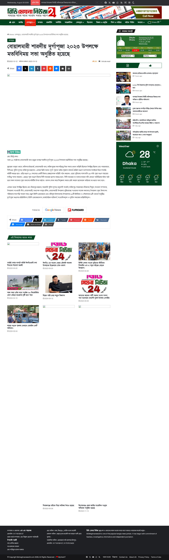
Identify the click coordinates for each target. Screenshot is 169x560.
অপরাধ (40, 22)
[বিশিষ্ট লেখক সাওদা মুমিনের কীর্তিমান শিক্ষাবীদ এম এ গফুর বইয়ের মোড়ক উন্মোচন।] (94, 251)
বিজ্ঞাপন (114, 557)
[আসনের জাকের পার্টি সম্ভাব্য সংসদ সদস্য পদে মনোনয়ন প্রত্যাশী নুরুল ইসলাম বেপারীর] (94, 284)
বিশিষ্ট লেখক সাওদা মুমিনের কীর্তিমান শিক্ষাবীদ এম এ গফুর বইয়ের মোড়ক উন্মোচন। (92, 265)
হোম (13, 22)
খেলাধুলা (79, 22)
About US (133, 557)
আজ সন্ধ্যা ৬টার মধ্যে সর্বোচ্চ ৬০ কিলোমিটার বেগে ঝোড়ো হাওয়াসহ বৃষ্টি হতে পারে (23, 293)
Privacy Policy (143, 557)
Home (11, 34)
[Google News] (53, 210)
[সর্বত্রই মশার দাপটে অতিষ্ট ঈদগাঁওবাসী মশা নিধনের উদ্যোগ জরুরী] (23, 251)
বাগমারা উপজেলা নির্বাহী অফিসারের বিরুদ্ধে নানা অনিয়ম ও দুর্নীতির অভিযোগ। (65, 2)
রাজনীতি (49, 22)
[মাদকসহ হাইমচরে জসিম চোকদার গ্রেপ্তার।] (123, 77)
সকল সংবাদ (107, 557)
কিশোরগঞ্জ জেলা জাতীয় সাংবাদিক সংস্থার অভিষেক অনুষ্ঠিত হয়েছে (93, 506)
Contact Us (123, 557)
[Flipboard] (75, 210)
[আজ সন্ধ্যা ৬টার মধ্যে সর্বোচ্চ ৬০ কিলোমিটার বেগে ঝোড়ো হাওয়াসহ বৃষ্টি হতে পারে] (23, 282)
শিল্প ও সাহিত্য (116, 22)
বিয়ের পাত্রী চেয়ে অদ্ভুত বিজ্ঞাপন (54, 295)
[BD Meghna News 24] (31, 12)
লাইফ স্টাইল (129, 22)
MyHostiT (62, 557)
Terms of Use (156, 557)
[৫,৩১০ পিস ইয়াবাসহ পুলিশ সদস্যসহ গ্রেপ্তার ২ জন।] (123, 89)
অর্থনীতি (58, 22)
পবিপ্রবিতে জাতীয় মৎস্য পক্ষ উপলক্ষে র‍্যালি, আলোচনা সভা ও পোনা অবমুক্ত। (146, 133)
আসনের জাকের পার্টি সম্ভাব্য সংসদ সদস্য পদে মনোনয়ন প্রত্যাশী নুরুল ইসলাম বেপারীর (94, 296)
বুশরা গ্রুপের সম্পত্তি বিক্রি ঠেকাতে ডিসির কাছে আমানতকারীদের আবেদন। (147, 109)
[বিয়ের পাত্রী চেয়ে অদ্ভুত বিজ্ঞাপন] (59, 284)
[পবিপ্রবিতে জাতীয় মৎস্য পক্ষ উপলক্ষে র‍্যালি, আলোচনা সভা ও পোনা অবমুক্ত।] (123, 136)
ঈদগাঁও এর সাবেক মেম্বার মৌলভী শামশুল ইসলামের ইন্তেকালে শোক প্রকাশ (57, 264)
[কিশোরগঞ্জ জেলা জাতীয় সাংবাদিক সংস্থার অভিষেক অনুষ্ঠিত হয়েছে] (94, 404)
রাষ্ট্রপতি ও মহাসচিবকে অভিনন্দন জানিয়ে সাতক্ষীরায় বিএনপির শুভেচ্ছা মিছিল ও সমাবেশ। (146, 121)
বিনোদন (90, 22)
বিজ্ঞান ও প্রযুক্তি (101, 22)
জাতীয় (21, 22)
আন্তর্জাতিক (68, 22)
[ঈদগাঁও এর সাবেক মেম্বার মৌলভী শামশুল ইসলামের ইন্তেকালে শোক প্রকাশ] (59, 251)
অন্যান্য (140, 22)
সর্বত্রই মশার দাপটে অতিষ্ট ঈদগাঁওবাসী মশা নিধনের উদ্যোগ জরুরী (22, 263)
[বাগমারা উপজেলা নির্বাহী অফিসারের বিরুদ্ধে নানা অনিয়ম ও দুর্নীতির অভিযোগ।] (123, 100)
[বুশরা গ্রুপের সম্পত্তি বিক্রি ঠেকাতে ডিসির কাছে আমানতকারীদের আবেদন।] (123, 112)
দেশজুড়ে (30, 22)
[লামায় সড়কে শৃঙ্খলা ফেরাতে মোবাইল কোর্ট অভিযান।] (23, 314)
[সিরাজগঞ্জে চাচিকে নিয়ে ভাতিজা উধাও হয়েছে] (59, 404)
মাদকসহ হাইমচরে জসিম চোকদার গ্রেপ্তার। (145, 73)
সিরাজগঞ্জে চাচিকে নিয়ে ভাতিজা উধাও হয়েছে (58, 505)
